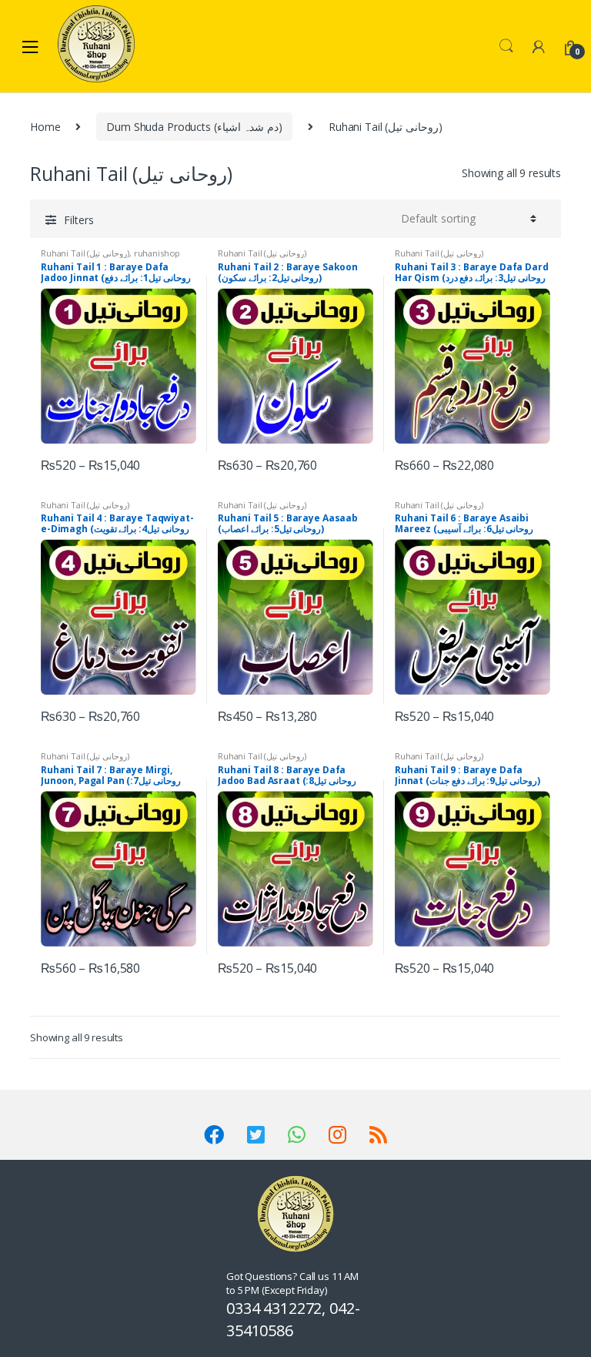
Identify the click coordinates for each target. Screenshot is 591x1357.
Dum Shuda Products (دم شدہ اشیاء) (194, 126)
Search (506, 46)
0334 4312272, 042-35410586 (292, 1319)
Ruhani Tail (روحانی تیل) (85, 253)
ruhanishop (157, 253)
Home (45, 126)
